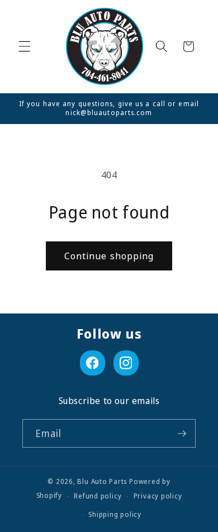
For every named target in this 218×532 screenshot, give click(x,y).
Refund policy (97, 496)
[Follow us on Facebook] (92, 363)
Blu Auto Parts (102, 481)
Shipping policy (114, 514)
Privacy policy (158, 496)
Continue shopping (109, 255)
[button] (24, 46)
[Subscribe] (181, 433)
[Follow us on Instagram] (126, 363)
